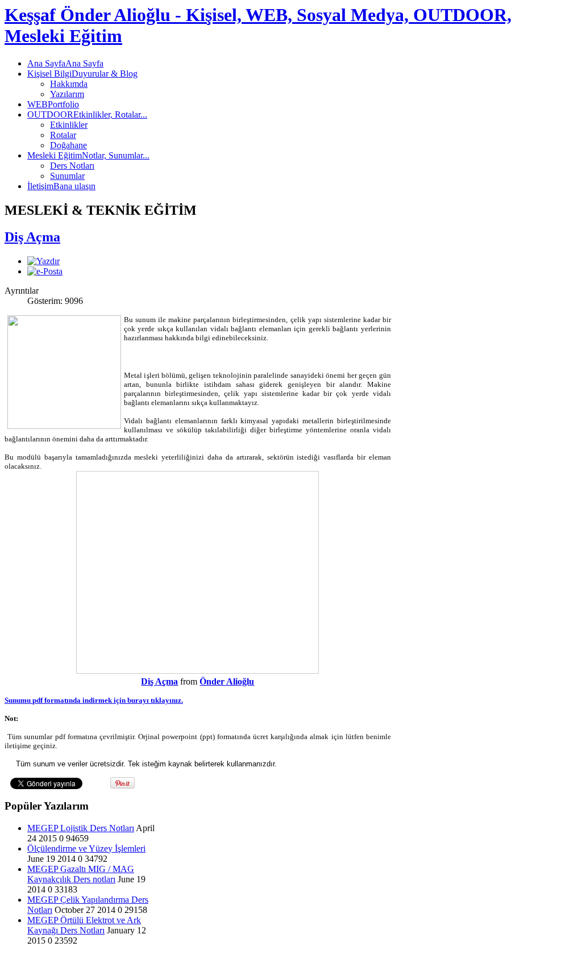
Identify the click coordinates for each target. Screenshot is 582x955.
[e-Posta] (45, 271)
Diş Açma (32, 237)
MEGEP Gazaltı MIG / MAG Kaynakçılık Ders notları (80, 874)
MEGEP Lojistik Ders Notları (80, 828)
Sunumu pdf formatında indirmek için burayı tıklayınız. (94, 700)
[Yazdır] (43, 261)
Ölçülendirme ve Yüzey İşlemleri (86, 848)
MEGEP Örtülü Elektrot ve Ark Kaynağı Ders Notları (84, 925)
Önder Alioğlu (226, 681)
